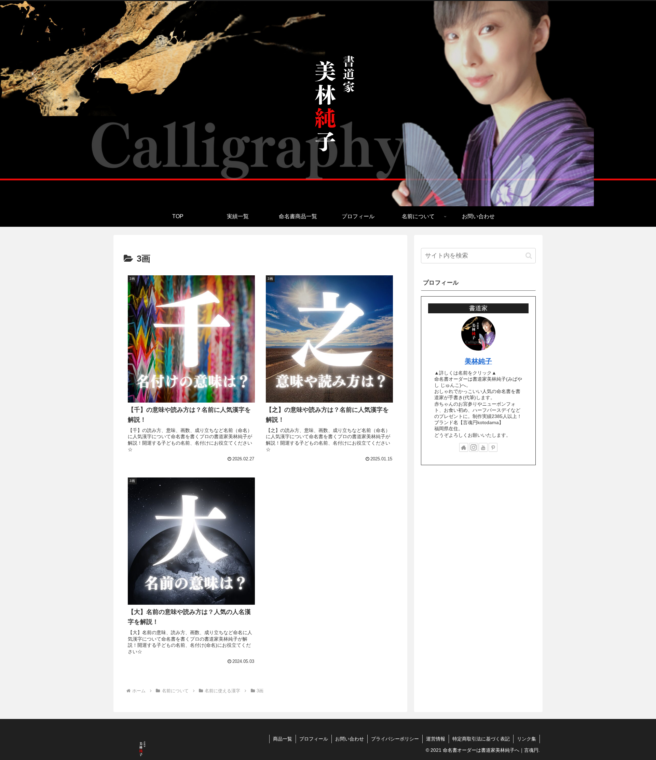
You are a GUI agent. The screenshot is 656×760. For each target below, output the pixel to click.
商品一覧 (282, 739)
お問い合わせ (349, 739)
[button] (529, 256)
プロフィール (313, 739)
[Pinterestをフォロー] (493, 447)
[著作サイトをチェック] (463, 447)
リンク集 (526, 739)
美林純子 (478, 361)
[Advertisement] (478, 524)
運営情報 (435, 739)
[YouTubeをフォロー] (483, 447)
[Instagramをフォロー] (473, 447)
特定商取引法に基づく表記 (481, 739)
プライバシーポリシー (395, 739)
